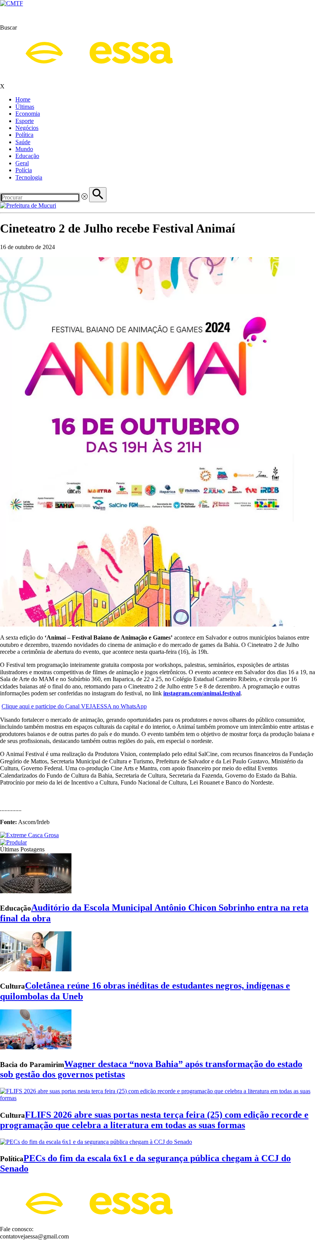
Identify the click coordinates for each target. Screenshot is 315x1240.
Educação (27, 156)
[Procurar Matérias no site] (97, 194)
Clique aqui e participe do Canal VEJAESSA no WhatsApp (74, 706)
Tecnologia (28, 177)
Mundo (24, 149)
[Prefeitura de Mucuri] (28, 205)
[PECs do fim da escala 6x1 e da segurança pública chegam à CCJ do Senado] (96, 1142)
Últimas (24, 106)
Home (22, 99)
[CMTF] (11, 3)
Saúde (22, 142)
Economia (27, 113)
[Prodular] (13, 842)
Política (24, 134)
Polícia (23, 170)
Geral (22, 163)
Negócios (26, 128)
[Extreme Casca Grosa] (29, 835)
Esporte (24, 121)
